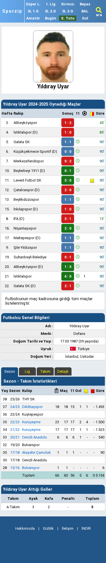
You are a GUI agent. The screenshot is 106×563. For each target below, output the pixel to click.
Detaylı (62, 371)
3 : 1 (67, 219)
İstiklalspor (23, 132)
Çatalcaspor (24, 190)
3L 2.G (50, 11)
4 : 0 (67, 276)
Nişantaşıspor (25, 228)
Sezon (9, 371)
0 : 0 (67, 151)
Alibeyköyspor (25, 123)
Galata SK (22, 142)
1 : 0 (67, 132)
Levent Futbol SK (27, 180)
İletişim (67, 528)
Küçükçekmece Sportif (32, 151)
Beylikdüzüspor (26, 199)
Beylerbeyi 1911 (26, 171)
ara (99, 15)
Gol (85, 18)
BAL (84, 11)
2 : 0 (67, 190)
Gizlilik (48, 528)
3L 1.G (33, 11)
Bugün (50, 18)
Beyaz (85, 4)
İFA (16, 219)
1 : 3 (67, 267)
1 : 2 (67, 123)
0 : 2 (67, 161)
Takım (45, 371)
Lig (27, 371)
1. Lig (50, 4)
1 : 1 (67, 142)
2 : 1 (67, 286)
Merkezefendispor (29, 161)
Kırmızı (67, 4)
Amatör (33, 18)
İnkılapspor (23, 209)
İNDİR (86, 528)
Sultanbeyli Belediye (30, 257)
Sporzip (12, 11)
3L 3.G (67, 11)
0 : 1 (67, 171)
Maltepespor (24, 238)
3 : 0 (67, 180)
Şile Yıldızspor (25, 247)
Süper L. (33, 4)
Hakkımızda (25, 528)
